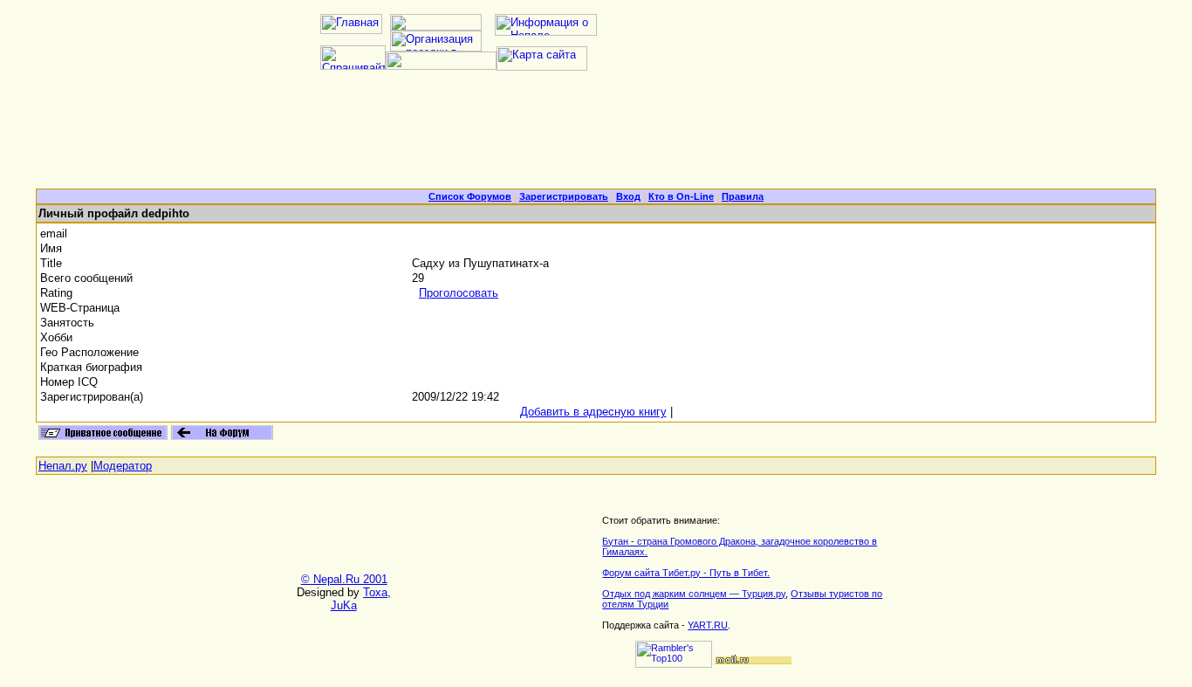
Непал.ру (62, 465)
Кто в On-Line (681, 196)
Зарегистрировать (563, 196)
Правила (743, 196)
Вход (628, 196)
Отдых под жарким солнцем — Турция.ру (693, 593)
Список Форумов (469, 196)
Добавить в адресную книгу (593, 411)
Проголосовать (458, 292)
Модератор (122, 465)
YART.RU (708, 625)
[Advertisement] (596, 136)
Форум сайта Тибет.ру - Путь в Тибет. (686, 572)
